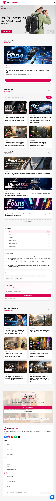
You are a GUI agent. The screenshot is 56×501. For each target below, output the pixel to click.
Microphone (33, 275)
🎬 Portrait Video (29, 243)
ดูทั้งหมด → (50, 90)
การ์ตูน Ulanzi (10, 454)
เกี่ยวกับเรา (9, 461)
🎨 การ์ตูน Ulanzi (29, 246)
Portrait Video (10, 452)
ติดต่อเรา (8, 464)
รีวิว (21, 278)
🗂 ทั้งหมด (7, 418)
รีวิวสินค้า (8, 444)
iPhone (39, 275)
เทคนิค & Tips (9, 447)
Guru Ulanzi (9, 449)
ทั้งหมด (29, 231)
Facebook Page (10, 476)
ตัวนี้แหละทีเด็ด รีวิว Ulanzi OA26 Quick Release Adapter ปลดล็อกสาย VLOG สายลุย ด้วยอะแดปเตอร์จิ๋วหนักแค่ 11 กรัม (29, 259)
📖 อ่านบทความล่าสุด (28, 407)
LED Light (27, 275)
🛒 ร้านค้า (9, 466)
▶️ (12, 436)
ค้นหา (49, 97)
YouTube (21, 275)
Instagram (9, 479)
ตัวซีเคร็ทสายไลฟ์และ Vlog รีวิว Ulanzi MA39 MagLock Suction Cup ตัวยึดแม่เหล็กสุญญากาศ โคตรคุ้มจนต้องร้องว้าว (29, 266)
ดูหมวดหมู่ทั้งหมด (28, 411)
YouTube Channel (11, 481)
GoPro (44, 275)
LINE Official (9, 484)
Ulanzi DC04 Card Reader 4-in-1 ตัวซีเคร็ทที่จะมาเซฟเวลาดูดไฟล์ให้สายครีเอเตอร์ (26, 256)
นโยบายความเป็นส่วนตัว (11, 469)
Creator (16, 278)
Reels (12, 278)
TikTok (7, 278)
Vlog (16, 275)
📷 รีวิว (29, 234)
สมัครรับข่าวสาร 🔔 (28, 295)
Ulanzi (7, 275)
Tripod (12, 275)
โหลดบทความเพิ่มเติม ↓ (28, 221)
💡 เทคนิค (29, 237)
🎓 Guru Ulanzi (29, 240)
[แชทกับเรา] (52, 497)
